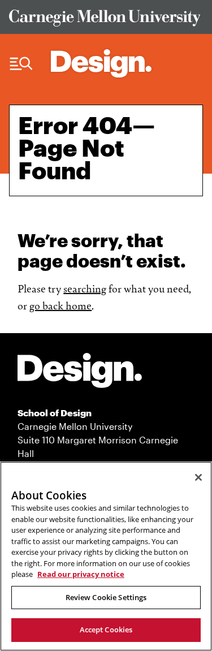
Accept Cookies (106, 629)
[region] (106, 556)
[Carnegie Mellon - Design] (80, 372)
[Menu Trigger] (21, 64)
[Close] (198, 477)
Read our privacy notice (80, 574)
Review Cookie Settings (106, 597)
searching (84, 288)
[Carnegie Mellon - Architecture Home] (101, 63)
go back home (60, 305)
